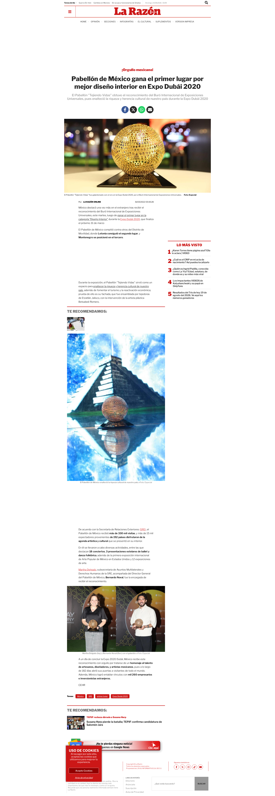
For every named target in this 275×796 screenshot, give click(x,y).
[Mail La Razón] (150, 109)
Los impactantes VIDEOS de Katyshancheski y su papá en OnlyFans (188, 283)
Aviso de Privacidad (135, 792)
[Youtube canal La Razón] (200, 767)
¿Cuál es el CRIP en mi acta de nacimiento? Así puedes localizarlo (191, 261)
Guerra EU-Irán (85, 3)
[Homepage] (137, 11)
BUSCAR (201, 784)
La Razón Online (92, 202)
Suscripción (131, 788)
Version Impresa (184, 21)
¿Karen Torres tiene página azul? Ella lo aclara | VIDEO (191, 252)
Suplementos (163, 21)
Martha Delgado (87, 569)
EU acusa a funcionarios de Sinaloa (126, 3)
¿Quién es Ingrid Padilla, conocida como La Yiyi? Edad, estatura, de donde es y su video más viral (190, 271)
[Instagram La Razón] (188, 767)
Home (83, 21)
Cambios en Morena (102, 3)
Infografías (126, 21)
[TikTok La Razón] (194, 767)
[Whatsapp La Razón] (141, 109)
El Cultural (144, 21)
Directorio (130, 781)
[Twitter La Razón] (133, 109)
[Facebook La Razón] (125, 109)
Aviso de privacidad (84, 777)
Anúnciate (130, 784)
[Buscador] (206, 3)
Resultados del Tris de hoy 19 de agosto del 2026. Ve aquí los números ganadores (190, 295)
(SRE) (143, 529)
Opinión (95, 21)
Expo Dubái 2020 (130, 219)
